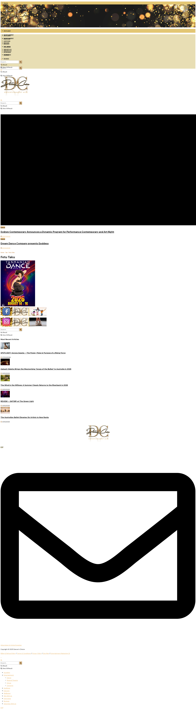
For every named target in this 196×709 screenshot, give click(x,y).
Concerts (10, 686)
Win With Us (8, 696)
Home (6, 3)
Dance (3, 227)
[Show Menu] (1, 70)
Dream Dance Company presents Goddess (25, 243)
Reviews (6, 701)
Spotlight (7, 673)
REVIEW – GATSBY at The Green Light (17, 401)
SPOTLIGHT (7, 31)
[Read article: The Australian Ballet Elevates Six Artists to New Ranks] (98, 410)
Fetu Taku (12, 252)
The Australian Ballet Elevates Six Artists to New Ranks (25, 417)
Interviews (7, 699)
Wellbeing (7, 693)
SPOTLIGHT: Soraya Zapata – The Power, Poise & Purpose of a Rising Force (33, 353)
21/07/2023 (6, 236)
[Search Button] (20, 67)
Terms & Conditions (24, 653)
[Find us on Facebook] (2, 447)
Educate (6, 691)
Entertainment (9, 675)
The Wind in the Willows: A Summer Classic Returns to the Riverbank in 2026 (34, 385)
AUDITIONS (7, 41)
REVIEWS (6, 59)
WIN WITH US (7, 49)
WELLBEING (7, 46)
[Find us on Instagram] (1, 447)
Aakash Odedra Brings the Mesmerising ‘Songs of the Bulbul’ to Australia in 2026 (36, 369)
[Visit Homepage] (15, 27)
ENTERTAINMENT (9, 38)
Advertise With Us (10, 704)
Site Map (46, 653)
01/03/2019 (6, 248)
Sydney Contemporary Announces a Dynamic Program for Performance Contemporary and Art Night (57, 231)
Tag (6, 252)
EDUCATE (6, 44)
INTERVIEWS (7, 52)
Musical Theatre (12, 680)
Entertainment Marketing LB (60, 653)
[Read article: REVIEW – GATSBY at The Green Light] (98, 394)
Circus (9, 683)
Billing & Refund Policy (8, 653)
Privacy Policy (37, 653)
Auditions (7, 688)
